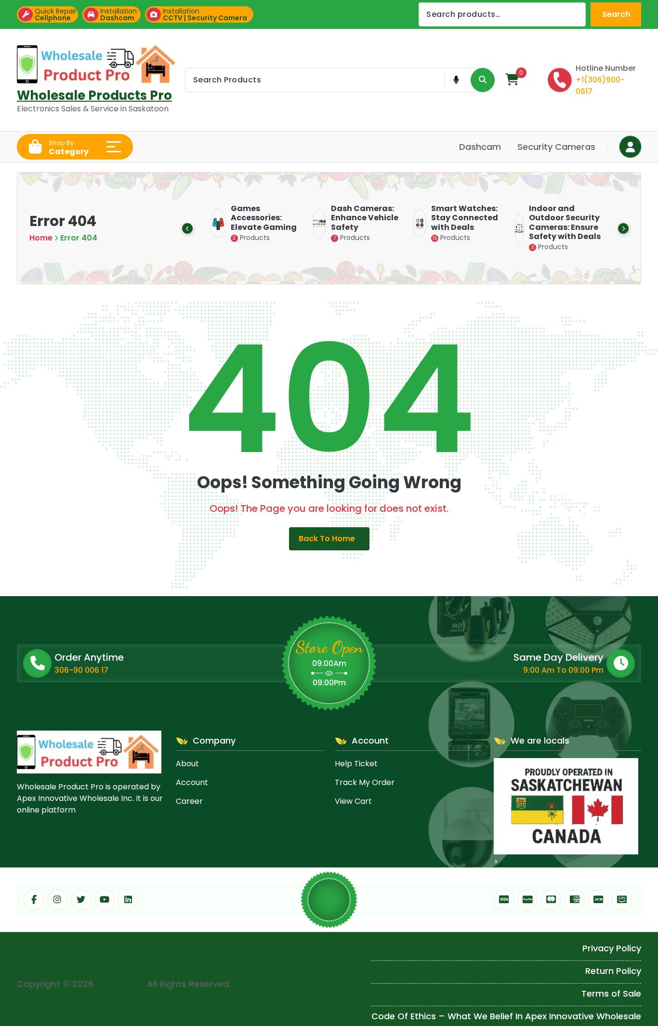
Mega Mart (119, 984)
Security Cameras (556, 147)
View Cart (353, 801)
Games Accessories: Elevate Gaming (258, 217)
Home (41, 237)
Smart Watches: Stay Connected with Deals (459, 217)
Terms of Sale (611, 993)
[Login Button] (630, 147)
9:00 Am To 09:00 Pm (563, 670)
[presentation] (187, 228)
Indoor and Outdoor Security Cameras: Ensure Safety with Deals (559, 222)
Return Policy (613, 971)
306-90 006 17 (81, 670)
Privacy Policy (611, 948)
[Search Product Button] (483, 80)
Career (189, 801)
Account (192, 782)
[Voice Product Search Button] (456, 80)
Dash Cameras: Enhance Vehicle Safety (359, 217)
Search (616, 14)
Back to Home (327, 538)
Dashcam (480, 147)
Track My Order (365, 782)
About (187, 763)
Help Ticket (356, 763)
